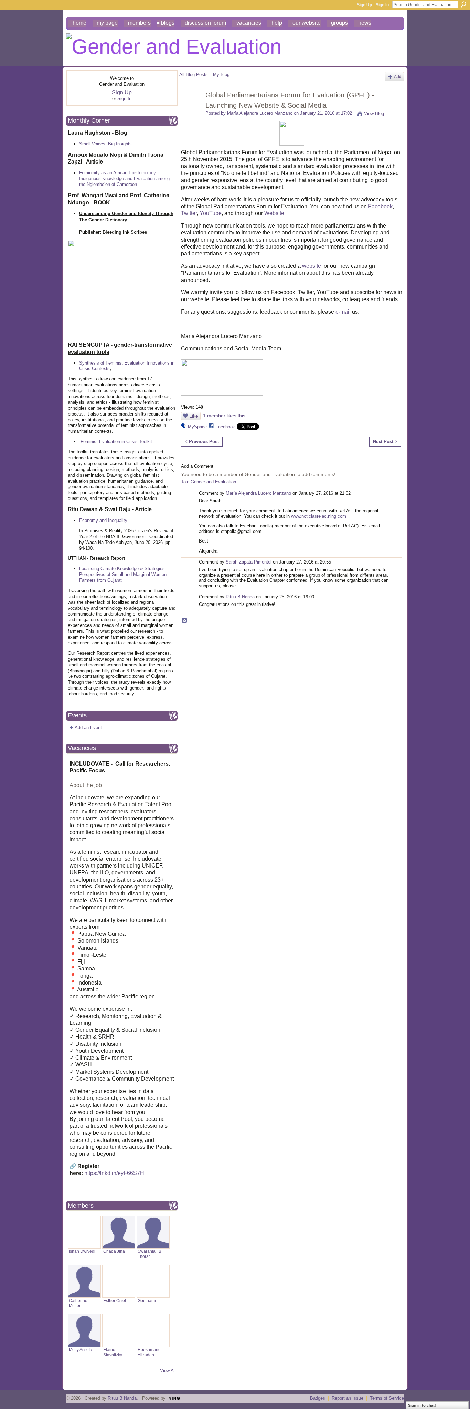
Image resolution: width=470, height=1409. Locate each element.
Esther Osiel (114, 1300)
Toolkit (145, 441)
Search (463, 4)
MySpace (197, 426)
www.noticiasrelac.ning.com (318, 516)
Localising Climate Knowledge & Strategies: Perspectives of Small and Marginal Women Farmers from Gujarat (123, 574)
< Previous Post (202, 441)
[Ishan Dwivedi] (84, 1232)
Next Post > (385, 441)
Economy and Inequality (103, 520)
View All (168, 1370)
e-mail (343, 312)
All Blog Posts (193, 74)
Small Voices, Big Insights (105, 143)
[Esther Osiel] (118, 1281)
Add (398, 76)
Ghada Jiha (114, 1251)
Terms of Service (387, 1398)
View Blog (374, 113)
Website (274, 213)
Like (193, 416)
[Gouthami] (153, 1281)
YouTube (211, 213)
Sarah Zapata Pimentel (248, 562)
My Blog (221, 74)
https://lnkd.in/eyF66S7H (114, 1173)
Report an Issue (347, 1398)
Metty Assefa (80, 1349)
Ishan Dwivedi (82, 1251)
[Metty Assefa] (84, 1330)
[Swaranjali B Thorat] (153, 1232)
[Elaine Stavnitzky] (118, 1330)
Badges (317, 1398)
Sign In (382, 4)
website (311, 266)
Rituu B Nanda (240, 596)
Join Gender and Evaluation (208, 481)
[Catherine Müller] (84, 1281)
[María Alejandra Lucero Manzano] (190, 110)
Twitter (189, 213)
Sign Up (364, 4)
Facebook (380, 206)
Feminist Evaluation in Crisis (109, 441)
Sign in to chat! (422, 1405)
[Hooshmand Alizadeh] (153, 1330)
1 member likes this (224, 415)
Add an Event (88, 727)
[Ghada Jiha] (118, 1232)
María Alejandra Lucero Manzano (259, 113)
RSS (185, 621)
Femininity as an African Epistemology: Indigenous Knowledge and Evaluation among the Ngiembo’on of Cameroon (124, 178)
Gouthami (147, 1300)
